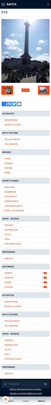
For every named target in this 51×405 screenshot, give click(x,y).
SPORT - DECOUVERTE (14, 210)
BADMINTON (10, 192)
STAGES (25, 282)
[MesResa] (41, 401)
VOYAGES (25, 278)
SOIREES (25, 273)
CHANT (7, 159)
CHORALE (8, 163)
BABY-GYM (9, 187)
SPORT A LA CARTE (12, 125)
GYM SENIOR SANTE (13, 206)
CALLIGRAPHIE (11, 144)
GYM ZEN (8, 225)
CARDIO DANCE (11, 201)
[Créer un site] (9, 401)
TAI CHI (7, 234)
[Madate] (25, 401)
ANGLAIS (8, 258)
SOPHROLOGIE (11, 230)
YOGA (7, 239)
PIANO (7, 172)
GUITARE (8, 168)
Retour (25, 90)
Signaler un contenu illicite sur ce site (26, 393)
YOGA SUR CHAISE (12, 244)
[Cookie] (6, 399)
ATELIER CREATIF (12, 139)
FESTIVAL (25, 287)
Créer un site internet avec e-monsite (25, 389)
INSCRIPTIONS (11, 120)
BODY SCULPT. (11, 196)
